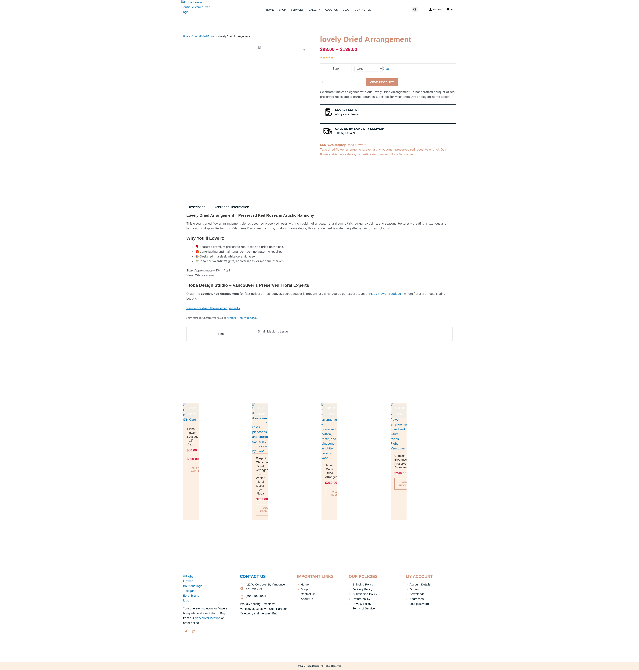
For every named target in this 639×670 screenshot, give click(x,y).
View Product (382, 82)
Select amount (196, 469)
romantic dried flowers (373, 154)
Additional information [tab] (231, 207)
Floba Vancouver (402, 154)
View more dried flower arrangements (213, 308)
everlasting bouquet (380, 149)
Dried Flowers (208, 36)
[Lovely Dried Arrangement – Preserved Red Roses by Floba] (259, 48)
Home (270, 9)
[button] (415, 9)
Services (297, 9)
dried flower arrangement (346, 149)
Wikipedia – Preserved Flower (241, 317)
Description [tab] (196, 207)
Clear (386, 68)
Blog (346, 9)
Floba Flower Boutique (385, 293)
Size (335, 68)
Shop (282, 9)
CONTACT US (253, 576)
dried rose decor (343, 154)
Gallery (314, 9)
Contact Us (363, 9)
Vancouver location (207, 618)
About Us (331, 9)
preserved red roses (409, 149)
